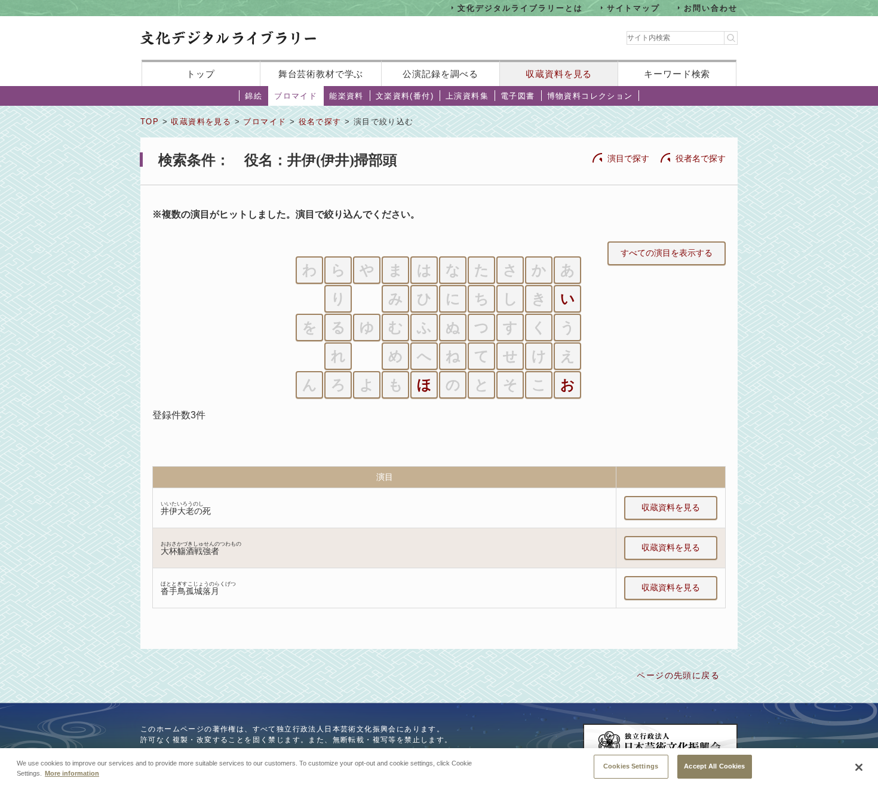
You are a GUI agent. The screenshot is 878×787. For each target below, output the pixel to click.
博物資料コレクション (590, 95)
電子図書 (518, 95)
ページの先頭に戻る (678, 675)
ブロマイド (295, 95)
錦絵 (253, 95)
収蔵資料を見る (559, 74)
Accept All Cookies (714, 766)
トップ (200, 74)
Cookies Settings (630, 766)
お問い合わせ (711, 7)
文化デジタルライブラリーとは (520, 7)
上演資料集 (467, 95)
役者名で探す (701, 158)
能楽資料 (346, 95)
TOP (149, 121)
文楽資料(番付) (405, 95)
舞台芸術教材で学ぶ (321, 74)
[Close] (859, 767)
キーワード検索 (677, 74)
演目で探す (628, 158)
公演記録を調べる (440, 74)
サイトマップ (634, 7)
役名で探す (320, 121)
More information (72, 773)
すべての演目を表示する (667, 253)
